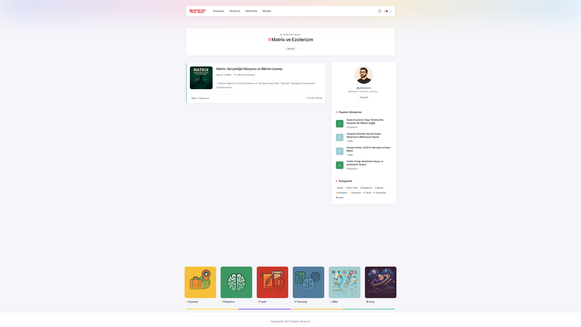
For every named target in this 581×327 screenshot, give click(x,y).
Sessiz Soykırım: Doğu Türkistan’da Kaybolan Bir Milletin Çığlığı (364, 121)
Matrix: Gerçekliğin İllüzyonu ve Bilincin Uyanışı (249, 69)
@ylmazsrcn (364, 87)
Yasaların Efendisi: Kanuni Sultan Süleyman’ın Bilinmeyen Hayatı (363, 135)
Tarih (368, 192)
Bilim (340, 187)
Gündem (342, 192)
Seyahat (356, 192)
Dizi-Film (353, 187)
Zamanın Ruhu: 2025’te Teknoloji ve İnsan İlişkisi (368, 149)
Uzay (341, 197)
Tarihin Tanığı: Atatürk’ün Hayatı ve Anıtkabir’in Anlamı (364, 163)
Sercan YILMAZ (223, 75)
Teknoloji (381, 192)
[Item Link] (201, 77)
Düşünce (367, 187)
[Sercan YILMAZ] (197, 11)
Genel (379, 187)
